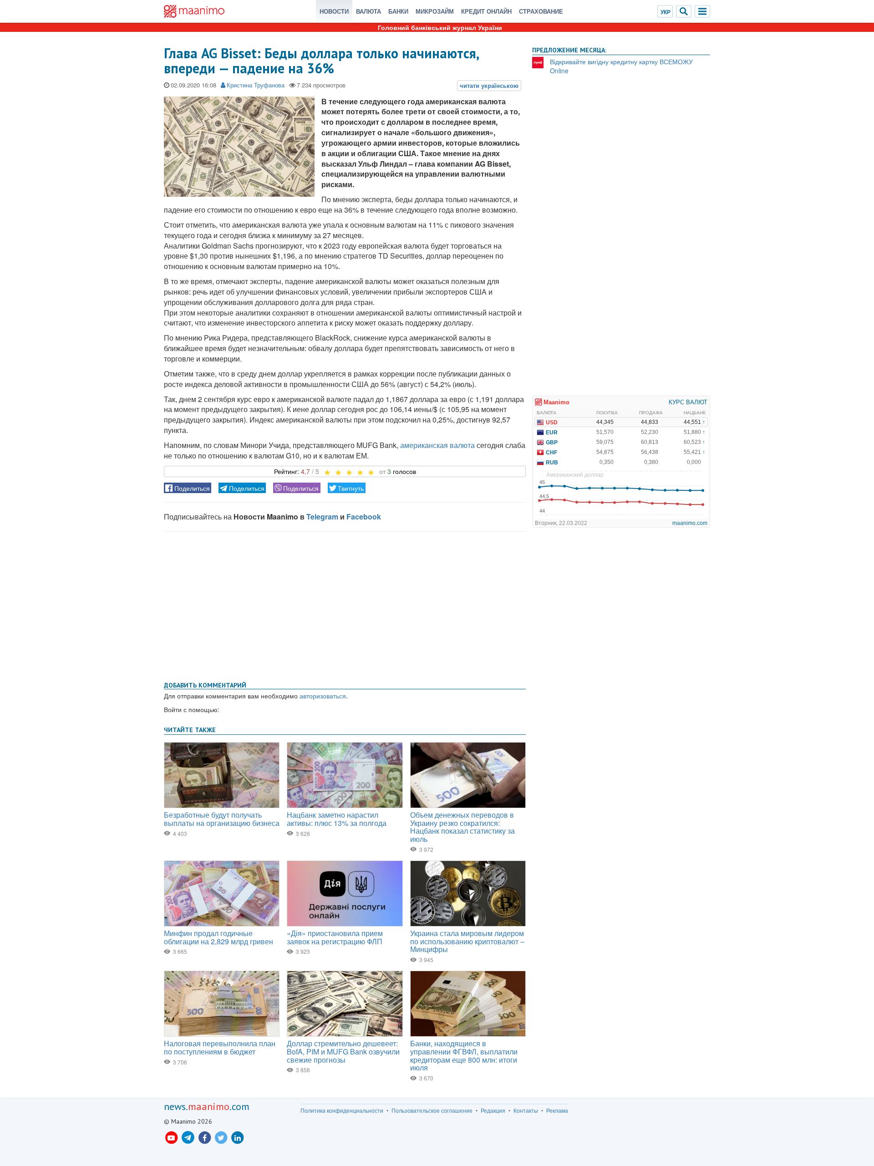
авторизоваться (323, 695)
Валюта (368, 11)
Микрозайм (435, 11)
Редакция (493, 1110)
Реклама (557, 1110)
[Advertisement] (345, 604)
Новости (334, 11)
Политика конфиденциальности (341, 1110)
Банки (398, 11)
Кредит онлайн (486, 11)
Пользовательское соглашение (432, 1110)
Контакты (525, 1110)
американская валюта (437, 445)
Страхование (541, 11)
